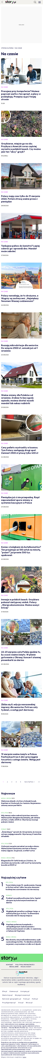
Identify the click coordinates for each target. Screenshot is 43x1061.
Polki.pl (35, 999)
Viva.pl (21, 1002)
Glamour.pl (13, 991)
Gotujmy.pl (24, 991)
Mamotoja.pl (7, 995)
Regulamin (14, 967)
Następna (30, 782)
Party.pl (26, 999)
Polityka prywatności (25, 964)
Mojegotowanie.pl (22, 995)
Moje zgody (26, 967)
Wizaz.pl (29, 1002)
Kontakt (9, 964)
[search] (35, 2)
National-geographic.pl (11, 999)
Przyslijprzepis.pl (9, 1002)
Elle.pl (4, 991)
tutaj (24, 1057)
